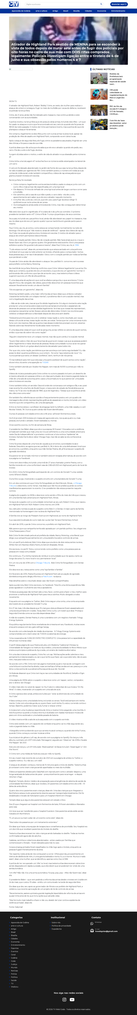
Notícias (14, 971)
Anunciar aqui (118, 4)
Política (14, 977)
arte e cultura (41, 11)
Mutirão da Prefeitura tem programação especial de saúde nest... (118, 79)
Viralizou (14, 987)
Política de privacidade (61, 926)
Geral (13, 955)
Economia (101, 11)
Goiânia (14, 958)
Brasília (76, 11)
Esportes (15, 948)
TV (12, 984)
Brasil (65, 11)
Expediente (57, 929)
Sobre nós (56, 923)
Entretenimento (118, 11)
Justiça (14, 964)
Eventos (14, 951)
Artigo (55, 11)
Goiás (13, 961)
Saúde (14, 980)
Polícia (14, 974)
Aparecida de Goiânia (21, 11)
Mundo (14, 968)
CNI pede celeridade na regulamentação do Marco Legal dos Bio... (118, 95)
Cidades (88, 11)
